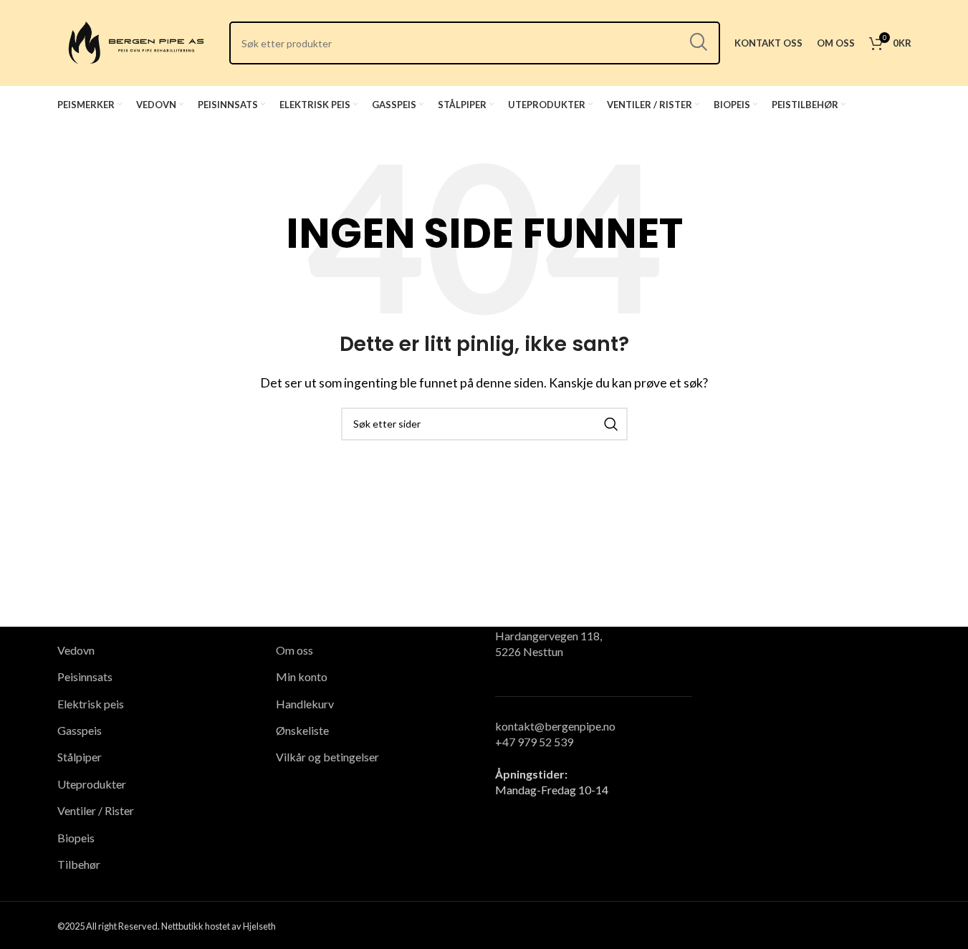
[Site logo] (136, 41)
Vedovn (76, 650)
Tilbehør (78, 864)
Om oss (294, 650)
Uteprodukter (91, 784)
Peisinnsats (84, 676)
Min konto (301, 676)
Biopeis (76, 837)
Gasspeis (79, 730)
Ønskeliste (302, 730)
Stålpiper (79, 756)
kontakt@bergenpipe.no (555, 726)
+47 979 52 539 (534, 741)
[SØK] (698, 42)
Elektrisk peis (90, 703)
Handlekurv (305, 703)
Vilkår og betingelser (327, 756)
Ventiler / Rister (95, 810)
